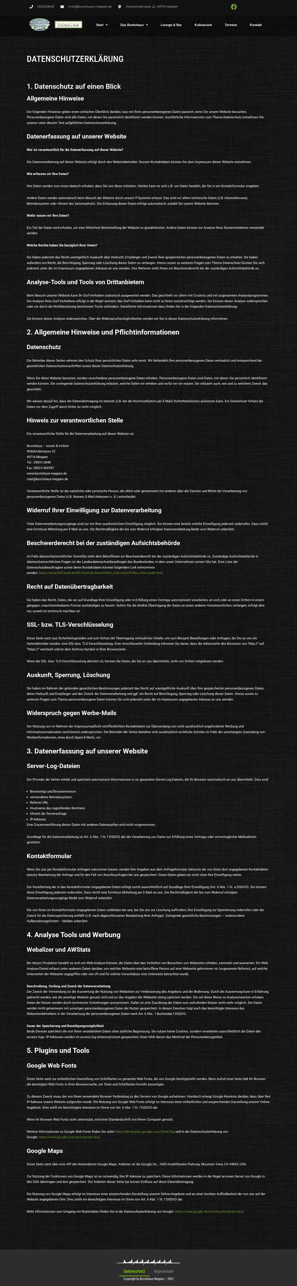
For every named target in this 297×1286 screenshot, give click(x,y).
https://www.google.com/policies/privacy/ (69, 1137)
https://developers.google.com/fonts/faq (145, 1132)
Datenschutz (134, 1271)
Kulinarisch (203, 25)
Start (99, 25)
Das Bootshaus (132, 25)
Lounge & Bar (171, 25)
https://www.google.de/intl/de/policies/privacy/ (209, 1211)
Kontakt (256, 25)
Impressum (164, 1271)
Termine (231, 25)
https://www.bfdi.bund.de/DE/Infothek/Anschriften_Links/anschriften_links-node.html (100, 573)
